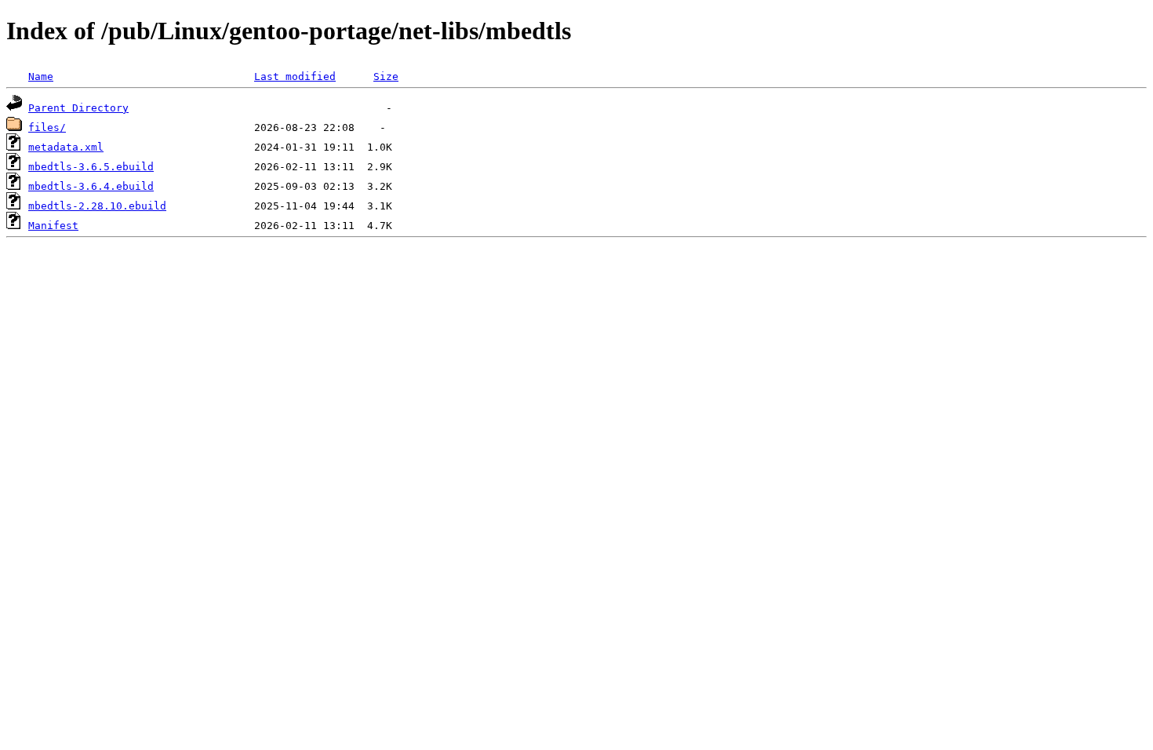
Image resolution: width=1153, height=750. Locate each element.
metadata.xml (66, 147)
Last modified (295, 76)
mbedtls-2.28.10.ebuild (97, 206)
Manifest (53, 225)
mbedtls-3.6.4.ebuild (91, 186)
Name (40, 76)
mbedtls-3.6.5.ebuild (91, 167)
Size (385, 76)
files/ (47, 127)
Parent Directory (78, 108)
